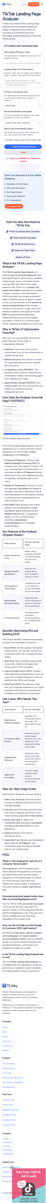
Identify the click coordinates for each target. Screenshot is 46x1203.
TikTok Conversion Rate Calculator (24, 231)
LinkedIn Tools (8, 1125)
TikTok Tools (7, 1105)
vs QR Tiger (7, 1150)
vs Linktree (7, 1142)
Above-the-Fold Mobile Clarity (18, 128)
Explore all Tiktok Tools (24, 250)
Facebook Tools (9, 1120)
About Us (6, 1041)
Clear (23, 152)
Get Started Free (13, 206)
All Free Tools (8, 1100)
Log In (24, 4)
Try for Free (33, 4)
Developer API (8, 1087)
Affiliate (5, 1050)
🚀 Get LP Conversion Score (23, 147)
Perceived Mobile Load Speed (18, 111)
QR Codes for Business (12, 1078)
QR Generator (8, 1068)
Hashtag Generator (10, 1110)
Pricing (5, 1036)
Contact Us (7, 1046)
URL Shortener (8, 1064)
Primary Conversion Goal (16, 92)
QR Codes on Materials (12, 1082)
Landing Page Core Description (18, 69)
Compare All (7, 1154)
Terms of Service (9, 1172)
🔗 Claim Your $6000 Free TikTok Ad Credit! (23, 159)
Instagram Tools (9, 1115)
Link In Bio (7, 1073)
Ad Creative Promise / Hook (17, 52)
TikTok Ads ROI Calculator (24, 238)
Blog (4, 1032)
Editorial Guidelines (10, 1167)
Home (5, 1027)
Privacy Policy (8, 1181)
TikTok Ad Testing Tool (24, 244)
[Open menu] (42, 4)
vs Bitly (5, 1139)
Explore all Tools (23, 257)
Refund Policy (8, 1177)
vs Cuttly (6, 1146)
